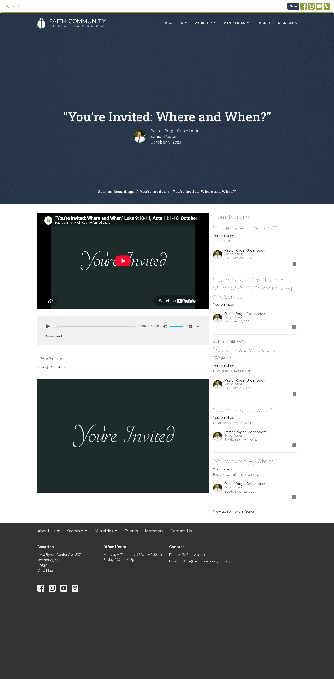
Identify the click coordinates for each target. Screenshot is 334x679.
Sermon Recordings (116, 191)
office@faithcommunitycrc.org (206, 561)
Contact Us (181, 531)
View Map (45, 571)
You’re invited (153, 191)
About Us (174, 22)
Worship (203, 22)
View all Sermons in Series (234, 511)
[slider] (94, 326)
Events (263, 22)
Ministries (234, 22)
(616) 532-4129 (193, 555)
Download (53, 336)
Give (293, 6)
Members (287, 22)
